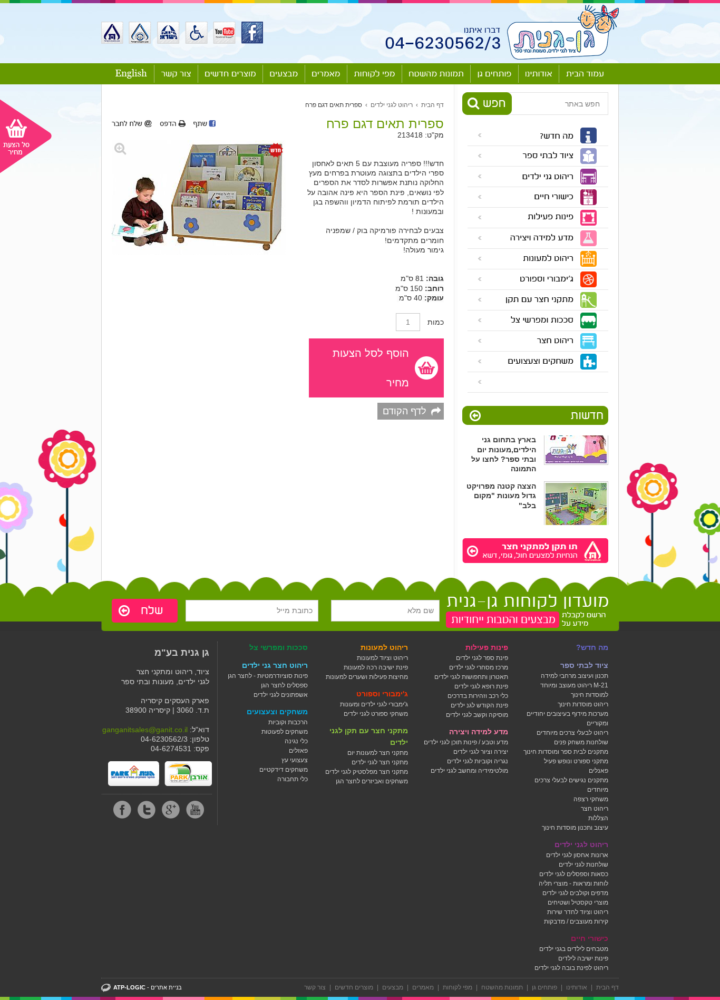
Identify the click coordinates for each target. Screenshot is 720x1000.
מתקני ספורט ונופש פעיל (576, 761)
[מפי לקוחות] (374, 73)
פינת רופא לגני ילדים (481, 686)
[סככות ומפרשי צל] (533, 320)
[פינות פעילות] (533, 218)
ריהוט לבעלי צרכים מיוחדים (572, 732)
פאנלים (598, 770)
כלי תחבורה (292, 779)
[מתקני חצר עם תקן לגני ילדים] (533, 300)
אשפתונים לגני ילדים (281, 694)
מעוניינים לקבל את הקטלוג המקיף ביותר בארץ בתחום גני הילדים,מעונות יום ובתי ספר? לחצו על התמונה (501, 439)
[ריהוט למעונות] (533, 259)
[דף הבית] (584, 73)
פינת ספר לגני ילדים (482, 658)
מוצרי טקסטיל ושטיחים (578, 902)
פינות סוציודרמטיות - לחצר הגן (268, 675)
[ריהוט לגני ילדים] (533, 177)
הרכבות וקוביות (288, 722)
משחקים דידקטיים (283, 769)
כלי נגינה (296, 741)
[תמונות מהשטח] (436, 73)
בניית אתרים (166, 987)
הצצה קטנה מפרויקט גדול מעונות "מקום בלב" (501, 489)
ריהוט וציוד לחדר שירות (577, 912)
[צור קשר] (176, 73)
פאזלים (298, 750)
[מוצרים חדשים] (230, 73)
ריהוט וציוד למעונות (382, 658)
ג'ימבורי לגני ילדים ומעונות (374, 704)
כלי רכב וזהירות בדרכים (477, 696)
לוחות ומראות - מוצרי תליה (573, 883)
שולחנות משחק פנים (581, 742)
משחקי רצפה (590, 799)
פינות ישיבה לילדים (583, 958)
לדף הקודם (404, 411)
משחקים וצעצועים (277, 711)
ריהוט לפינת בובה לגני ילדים (571, 968)
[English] (131, 73)
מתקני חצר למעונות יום (377, 752)
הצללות (598, 818)
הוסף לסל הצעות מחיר (371, 368)
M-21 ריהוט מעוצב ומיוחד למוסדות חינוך (574, 690)
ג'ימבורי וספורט (382, 694)
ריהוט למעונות (384, 647)
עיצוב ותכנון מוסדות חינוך (575, 827)
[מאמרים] (326, 73)
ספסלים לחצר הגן (284, 685)
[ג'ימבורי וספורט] (533, 279)
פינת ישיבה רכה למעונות (376, 667)
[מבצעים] (284, 73)
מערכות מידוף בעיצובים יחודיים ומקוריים (567, 718)
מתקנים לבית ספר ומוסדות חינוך (565, 751)
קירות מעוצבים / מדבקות (576, 921)
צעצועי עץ (294, 760)
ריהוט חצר (594, 808)
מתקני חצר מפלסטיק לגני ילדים (366, 771)
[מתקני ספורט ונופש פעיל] (533, 382)
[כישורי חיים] (533, 197)
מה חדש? (592, 647)
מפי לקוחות (457, 987)
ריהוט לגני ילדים (392, 105)
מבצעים (392, 987)
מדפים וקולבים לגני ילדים (575, 893)
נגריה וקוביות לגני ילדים (477, 761)
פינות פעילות (486, 647)
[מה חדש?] (533, 135)
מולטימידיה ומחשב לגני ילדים (469, 770)
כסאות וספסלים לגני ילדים (573, 874)
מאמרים (423, 987)
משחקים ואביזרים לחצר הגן (372, 781)
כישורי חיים (589, 938)
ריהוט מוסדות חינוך (583, 704)
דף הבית (432, 105)
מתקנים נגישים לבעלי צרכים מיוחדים (571, 784)
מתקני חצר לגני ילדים (380, 762)
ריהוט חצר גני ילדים (275, 665)
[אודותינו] (539, 73)
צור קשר (315, 987)
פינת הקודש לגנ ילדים (479, 705)
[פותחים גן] (494, 73)
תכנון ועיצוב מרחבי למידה (574, 675)
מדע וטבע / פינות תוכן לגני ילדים (466, 742)
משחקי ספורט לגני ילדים (376, 713)
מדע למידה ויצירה (478, 731)
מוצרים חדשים (354, 987)
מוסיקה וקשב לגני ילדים (477, 715)
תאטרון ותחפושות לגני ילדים (471, 677)
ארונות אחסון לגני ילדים (577, 855)
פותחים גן (544, 987)
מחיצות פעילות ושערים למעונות (367, 677)
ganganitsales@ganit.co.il (145, 729)
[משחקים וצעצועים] (533, 362)
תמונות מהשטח (502, 987)
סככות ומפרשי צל (278, 647)
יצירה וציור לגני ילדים (480, 751)
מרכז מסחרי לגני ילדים (478, 667)
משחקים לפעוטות (284, 731)
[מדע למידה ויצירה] (533, 238)
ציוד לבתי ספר (584, 665)
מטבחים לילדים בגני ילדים (573, 949)
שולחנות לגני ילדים (583, 864)
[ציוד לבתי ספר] (533, 156)
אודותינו (576, 987)
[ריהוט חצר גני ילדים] (533, 341)
